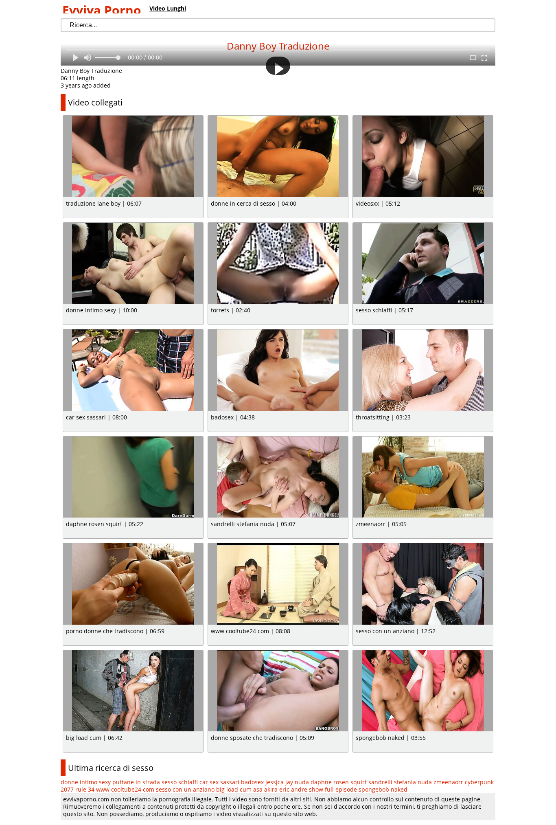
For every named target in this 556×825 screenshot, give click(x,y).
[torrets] (278, 263)
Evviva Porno (101, 10)
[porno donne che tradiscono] (133, 584)
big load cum (234, 789)
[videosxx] (423, 156)
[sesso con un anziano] (423, 584)
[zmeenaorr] (423, 477)
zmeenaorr (448, 782)
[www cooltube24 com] (278, 584)
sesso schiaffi (180, 782)
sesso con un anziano (185, 789)
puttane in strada (136, 782)
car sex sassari (219, 782)
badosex (252, 782)
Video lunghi (167, 8)
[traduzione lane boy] (133, 156)
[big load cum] (133, 691)
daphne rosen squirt (339, 782)
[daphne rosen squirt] (133, 477)
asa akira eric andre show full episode (305, 789)
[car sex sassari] (133, 370)
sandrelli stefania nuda (400, 782)
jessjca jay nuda (287, 782)
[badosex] (278, 370)
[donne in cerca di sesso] (278, 156)
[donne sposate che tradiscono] (278, 691)
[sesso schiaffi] (423, 263)
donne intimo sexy (86, 782)
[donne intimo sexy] (133, 263)
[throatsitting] (423, 370)
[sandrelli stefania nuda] (278, 477)
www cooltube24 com (125, 789)
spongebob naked (383, 789)
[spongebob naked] (423, 691)
